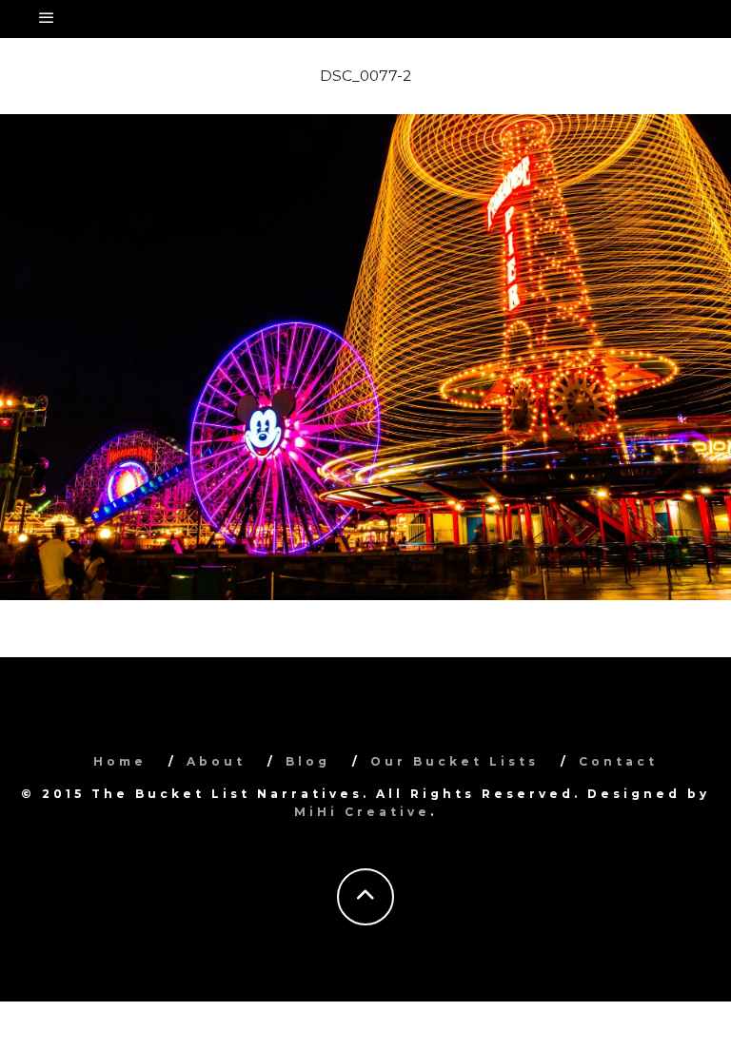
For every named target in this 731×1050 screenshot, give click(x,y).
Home (120, 761)
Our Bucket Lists (454, 761)
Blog (308, 761)
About (216, 761)
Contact (618, 761)
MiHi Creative (362, 812)
